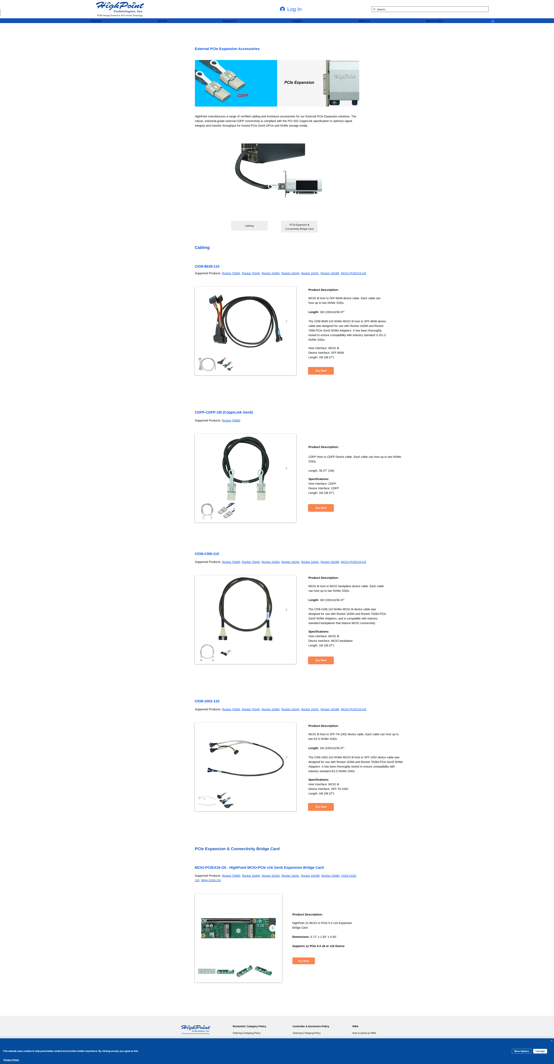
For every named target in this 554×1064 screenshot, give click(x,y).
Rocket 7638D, (231, 875)
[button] (96, 21)
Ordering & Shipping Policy (247, 1033)
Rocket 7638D (231, 420)
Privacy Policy (11, 1060)
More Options (521, 1051)
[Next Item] (286, 321)
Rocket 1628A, (271, 273)
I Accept (540, 1051)
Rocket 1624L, (310, 273)
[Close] (551, 1041)
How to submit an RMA (364, 1033)
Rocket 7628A (231, 273)
